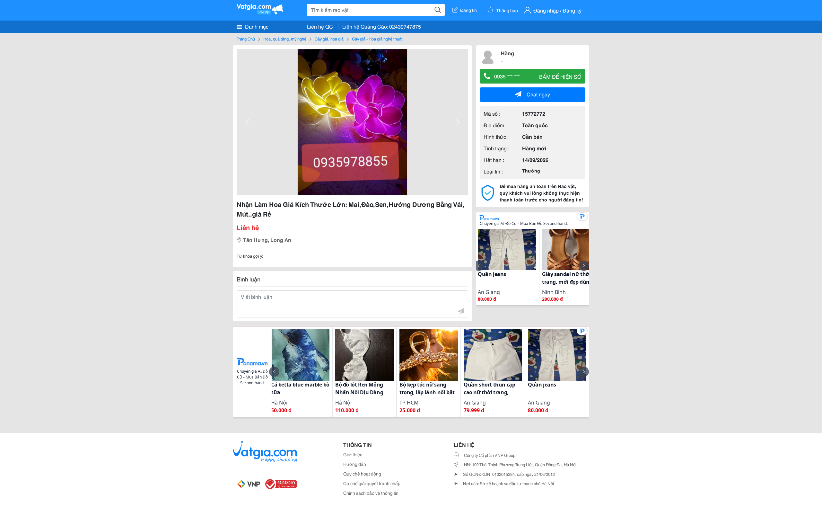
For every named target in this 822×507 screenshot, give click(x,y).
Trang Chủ (246, 38)
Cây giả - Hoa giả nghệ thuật (377, 38)
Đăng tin (468, 10)
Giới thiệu (353, 454)
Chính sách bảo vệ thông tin (370, 493)
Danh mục (256, 26)
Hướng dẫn (354, 464)
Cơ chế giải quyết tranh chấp (371, 483)
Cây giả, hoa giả (329, 38)
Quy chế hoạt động (362, 473)
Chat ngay (538, 94)
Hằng (507, 53)
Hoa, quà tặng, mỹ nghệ (284, 38)
